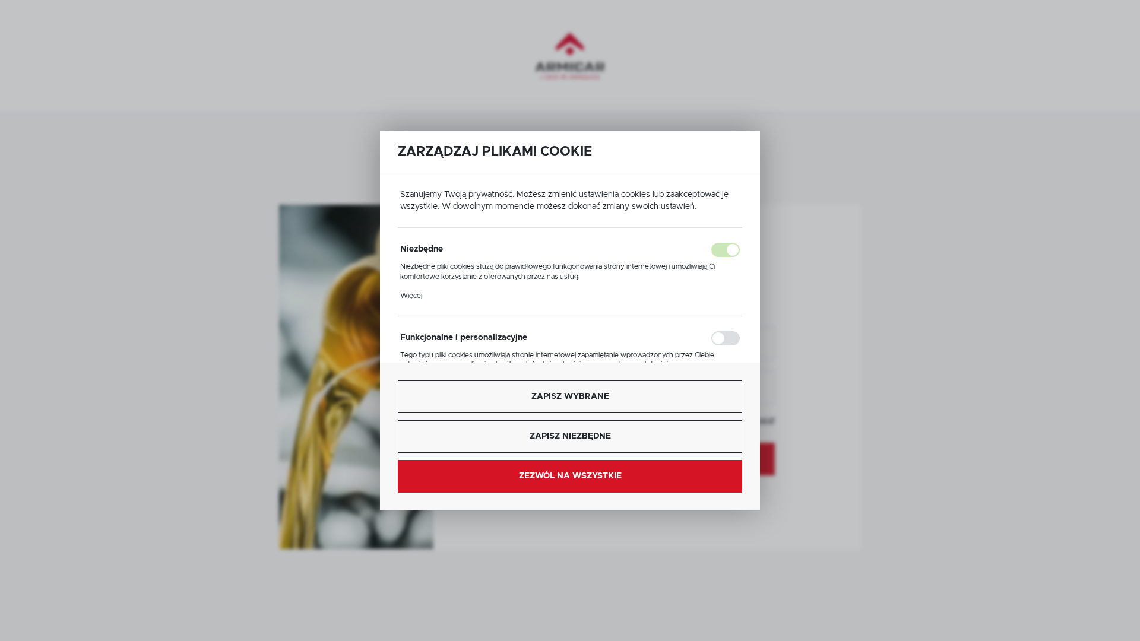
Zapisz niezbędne (570, 436)
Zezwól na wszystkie (570, 476)
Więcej (411, 295)
